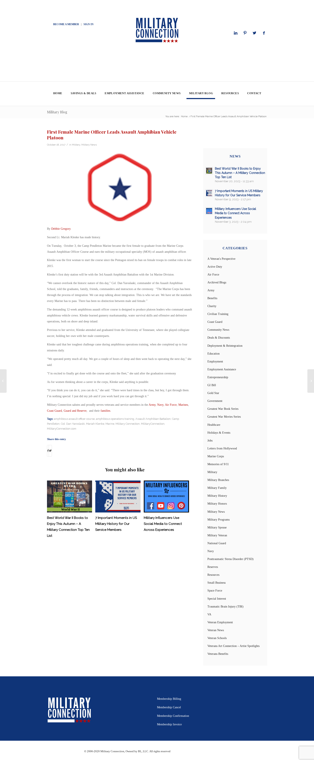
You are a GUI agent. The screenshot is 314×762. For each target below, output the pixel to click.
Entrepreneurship (217, 377)
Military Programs (218, 519)
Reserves (212, 567)
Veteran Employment (220, 622)
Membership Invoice (169, 724)
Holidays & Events (218, 432)
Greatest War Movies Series (224, 416)
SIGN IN (89, 24)
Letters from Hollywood (222, 448)
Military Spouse (217, 527)
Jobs (210, 440)
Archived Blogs (216, 282)
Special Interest (216, 598)
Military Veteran (217, 535)
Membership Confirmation (173, 715)
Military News (89, 144)
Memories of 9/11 (218, 464)
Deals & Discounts (218, 337)
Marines (183, 404)
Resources (213, 574)
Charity (211, 306)
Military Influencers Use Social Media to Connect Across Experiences (163, 524)
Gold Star (213, 393)
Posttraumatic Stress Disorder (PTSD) (230, 559)
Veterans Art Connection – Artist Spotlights (233, 646)
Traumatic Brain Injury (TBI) (225, 606)
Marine (110, 423)
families (105, 410)
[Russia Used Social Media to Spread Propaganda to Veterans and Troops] (3, 381)
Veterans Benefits (217, 653)
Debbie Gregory (60, 228)
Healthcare (213, 424)
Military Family (217, 487)
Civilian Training (217, 314)
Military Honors (217, 503)
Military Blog (57, 112)
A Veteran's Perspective (221, 258)
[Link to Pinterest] (245, 33)
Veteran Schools (217, 638)
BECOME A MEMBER (66, 24)
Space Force (214, 590)
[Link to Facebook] (264, 33)
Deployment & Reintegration (224, 345)
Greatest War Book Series (222, 408)
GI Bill (211, 385)
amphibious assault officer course (74, 418)
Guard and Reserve (75, 410)
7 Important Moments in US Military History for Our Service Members (116, 524)
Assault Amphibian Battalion (153, 418)
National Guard (216, 543)
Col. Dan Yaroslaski (73, 423)
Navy (160, 404)
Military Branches (218, 480)
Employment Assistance (221, 369)
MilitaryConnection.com (61, 428)
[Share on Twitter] (50, 450)
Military (76, 144)
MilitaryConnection (152, 423)
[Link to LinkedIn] (235, 33)
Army (152, 404)
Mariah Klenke (95, 423)
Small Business (216, 582)
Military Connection (128, 423)
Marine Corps (215, 456)
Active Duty (214, 266)
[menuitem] (58, 93)
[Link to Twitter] (254, 33)
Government (214, 401)
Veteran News (215, 630)
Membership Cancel (169, 707)
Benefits (212, 298)
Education (213, 353)
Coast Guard (54, 410)
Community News (218, 329)
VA (209, 614)
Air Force (171, 404)
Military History (217, 495)
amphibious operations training (115, 418)
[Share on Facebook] (48, 450)
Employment (215, 361)
